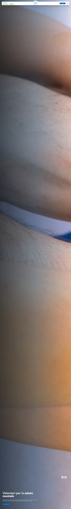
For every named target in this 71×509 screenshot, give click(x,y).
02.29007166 (11, 4)
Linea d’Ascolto (5, 2)
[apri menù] (67, 3)
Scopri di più (6, 504)
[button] (62, 477)
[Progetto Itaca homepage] (35, 3)
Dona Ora (62, 3)
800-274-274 (5, 4)
